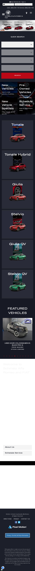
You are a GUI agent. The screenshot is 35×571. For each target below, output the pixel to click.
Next (32, 27)
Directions (7, 518)
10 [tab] (28, 356)
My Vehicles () (15, 2)
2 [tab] (17, 29)
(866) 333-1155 (15, 8)
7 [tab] (20, 356)
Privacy (16, 518)
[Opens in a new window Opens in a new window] (26, 12)
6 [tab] (17, 356)
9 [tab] (25, 356)
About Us (9, 447)
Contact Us (25, 518)
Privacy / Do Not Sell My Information (17, 535)
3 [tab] (20, 29)
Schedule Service (13, 453)
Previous (7, 27)
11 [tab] (31, 356)
